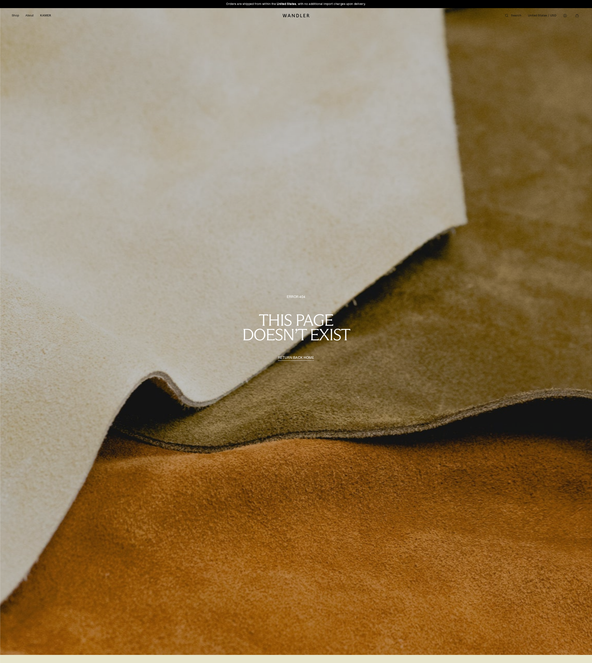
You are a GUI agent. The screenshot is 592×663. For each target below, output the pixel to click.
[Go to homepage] (296, 15)
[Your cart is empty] (577, 15)
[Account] (565, 15)
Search (516, 15)
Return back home (296, 357)
